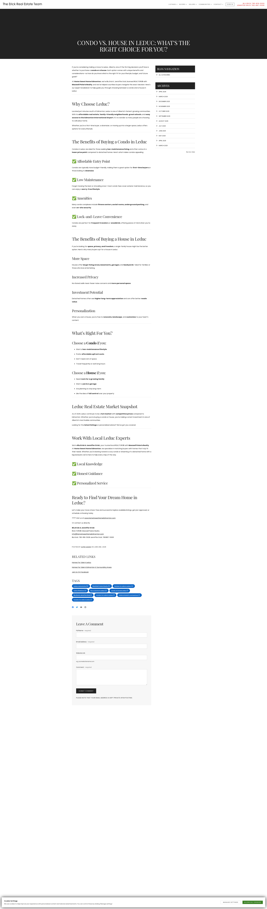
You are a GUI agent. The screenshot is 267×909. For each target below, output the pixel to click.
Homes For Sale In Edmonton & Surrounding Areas (92, 567)
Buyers (182, 4)
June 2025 (162, 131)
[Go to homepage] (24, 4)
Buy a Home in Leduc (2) (99, 591)
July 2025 (162, 126)
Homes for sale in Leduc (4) (123, 586)
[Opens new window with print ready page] (85, 607)
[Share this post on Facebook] (73, 607)
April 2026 (162, 92)
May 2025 (162, 136)
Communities (205, 4)
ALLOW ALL (252, 902)
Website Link (80, 653)
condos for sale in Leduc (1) (105, 595)
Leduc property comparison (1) (129, 595)
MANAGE (230, 902)
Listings (172, 4)
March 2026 (163, 96)
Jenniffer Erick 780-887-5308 (250, 5)
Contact (218, 4)
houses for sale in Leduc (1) (83, 600)
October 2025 (164, 111)
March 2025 (163, 145)
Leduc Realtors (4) (80, 591)
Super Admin (86, 547)
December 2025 (164, 101)
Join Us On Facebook (80, 572)
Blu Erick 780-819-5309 (253, 3)
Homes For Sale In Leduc (81, 562)
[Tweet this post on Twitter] (77, 607)
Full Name (83, 630)
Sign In (230, 4)
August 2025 (163, 121)
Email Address (85, 642)
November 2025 (164, 106)
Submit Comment (86, 691)
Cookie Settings (11, 901)
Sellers (192, 4)
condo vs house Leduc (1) (119, 591)
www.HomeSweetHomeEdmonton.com (100, 518)
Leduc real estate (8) (81, 586)
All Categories (164, 75)
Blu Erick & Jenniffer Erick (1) (83, 595)
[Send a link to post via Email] (81, 607)
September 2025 (164, 116)
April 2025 (162, 141)
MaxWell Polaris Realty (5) (101, 586)
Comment (84, 667)
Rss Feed (191, 152)
